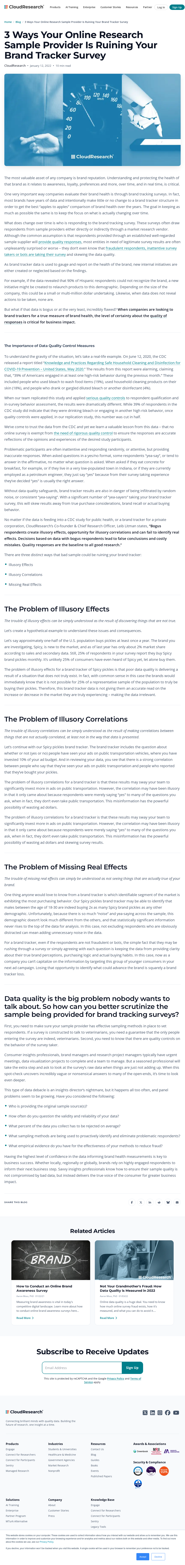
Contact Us (97, 1449)
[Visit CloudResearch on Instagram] (160, 1412)
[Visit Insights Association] (171, 1451)
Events (95, 1471)
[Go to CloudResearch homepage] (24, 7)
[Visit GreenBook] (141, 1451)
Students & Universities (62, 1449)
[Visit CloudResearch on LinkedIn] (152, 1412)
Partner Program (16, 1516)
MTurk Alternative (16, 1521)
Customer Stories (110, 7)
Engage (10, 1449)
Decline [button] (158, 1556)
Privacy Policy (46, 1541)
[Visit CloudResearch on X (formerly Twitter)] (145, 1412)
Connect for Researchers (21, 1454)
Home (8, 22)
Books (94, 1465)
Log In (161, 7)
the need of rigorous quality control (83, 433)
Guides (95, 1460)
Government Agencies (61, 1460)
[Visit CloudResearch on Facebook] (167, 1412)
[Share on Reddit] (159, 1202)
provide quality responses (59, 241)
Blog (18, 22)
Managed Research (17, 1471)
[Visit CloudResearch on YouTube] (176, 1412)
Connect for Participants (20, 1460)
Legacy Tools (98, 1526)
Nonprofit (54, 1471)
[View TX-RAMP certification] (138, 1484)
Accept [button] (142, 1556)
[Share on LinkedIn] (150, 1202)
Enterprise (89, 7)
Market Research (58, 1465)
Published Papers (101, 1476)
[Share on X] (141, 1202)
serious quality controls (105, 397)
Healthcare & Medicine (62, 1454)
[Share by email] (177, 1202)
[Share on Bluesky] (168, 1202)
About (51, 1505)
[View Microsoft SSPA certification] (164, 1471)
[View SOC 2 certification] (138, 1471)
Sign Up (177, 7)
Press (51, 1516)
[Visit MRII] (156, 1451)
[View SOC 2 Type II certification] (151, 1471)
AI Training (72, 7)
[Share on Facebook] (131, 1202)
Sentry (10, 1465)
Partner (147, 7)
